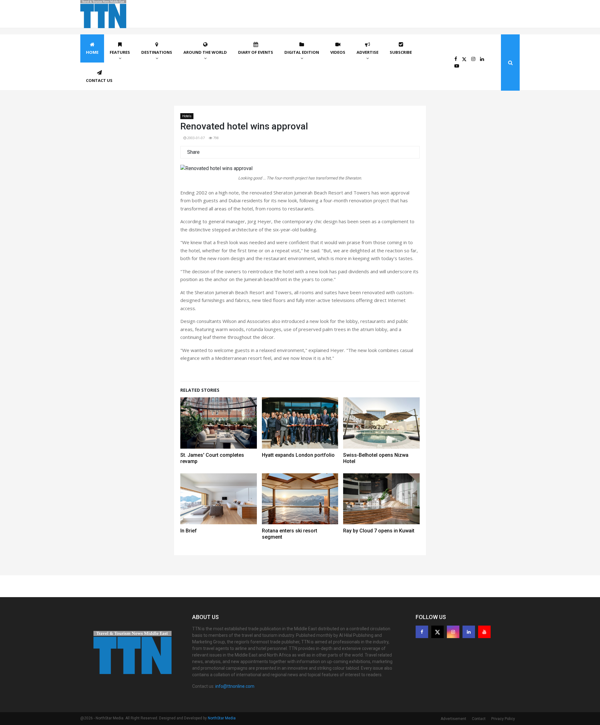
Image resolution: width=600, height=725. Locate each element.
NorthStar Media (222, 718)
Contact (479, 719)
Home (92, 52)
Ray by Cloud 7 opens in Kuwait (378, 531)
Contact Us (99, 80)
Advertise (367, 52)
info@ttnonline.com (234, 686)
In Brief (188, 531)
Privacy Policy (503, 719)
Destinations (156, 52)
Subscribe (401, 52)
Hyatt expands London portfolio (298, 455)
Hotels (187, 116)
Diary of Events (255, 52)
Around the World (205, 52)
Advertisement (453, 719)
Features (120, 52)
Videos (337, 52)
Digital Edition (301, 52)
